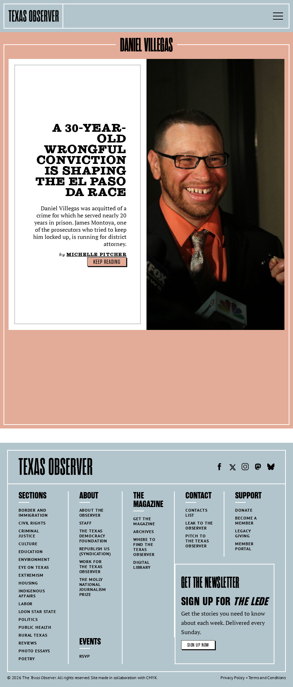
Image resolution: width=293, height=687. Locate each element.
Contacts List (196, 512)
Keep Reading (106, 262)
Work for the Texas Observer (91, 566)
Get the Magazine (144, 521)
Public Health (35, 627)
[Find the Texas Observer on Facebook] (219, 468)
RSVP (84, 656)
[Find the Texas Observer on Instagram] (245, 468)
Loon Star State (37, 611)
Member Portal (244, 546)
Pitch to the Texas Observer (197, 540)
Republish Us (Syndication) (95, 551)
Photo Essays (34, 650)
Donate (243, 510)
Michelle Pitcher (96, 254)
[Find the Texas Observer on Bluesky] (270, 468)
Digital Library (142, 565)
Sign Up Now (198, 645)
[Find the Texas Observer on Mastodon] (258, 468)
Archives (143, 531)
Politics (28, 619)
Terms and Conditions (267, 677)
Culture (28, 543)
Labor (26, 603)
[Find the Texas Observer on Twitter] (232, 468)
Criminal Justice (29, 533)
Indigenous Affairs (32, 593)
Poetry (27, 658)
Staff (85, 523)
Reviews (28, 643)
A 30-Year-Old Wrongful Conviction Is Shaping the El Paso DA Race (80, 160)
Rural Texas (33, 635)
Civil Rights (32, 523)
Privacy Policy (232, 677)
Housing (28, 583)
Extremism (31, 575)
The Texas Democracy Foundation (93, 535)
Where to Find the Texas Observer (144, 547)
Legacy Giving (243, 533)
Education (31, 551)
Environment (34, 559)
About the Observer (91, 512)
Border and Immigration (33, 512)
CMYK (151, 677)
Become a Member (246, 520)
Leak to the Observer (199, 525)
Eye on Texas (34, 567)
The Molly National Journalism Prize (92, 587)
